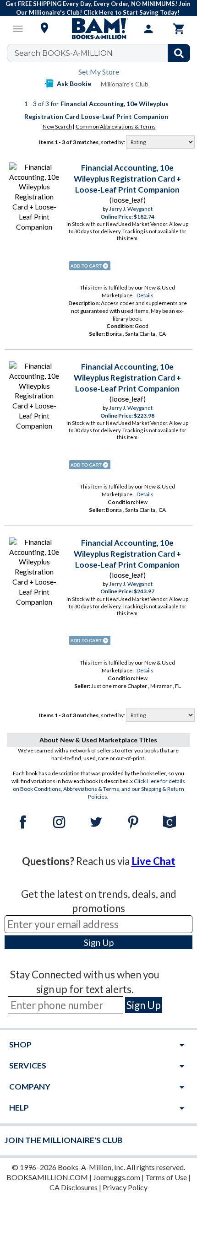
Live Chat (153, 861)
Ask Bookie (74, 83)
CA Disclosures (73, 1187)
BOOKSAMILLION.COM (47, 1177)
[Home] (98, 28)
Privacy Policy (125, 1187)
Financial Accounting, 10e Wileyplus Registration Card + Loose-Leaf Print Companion (127, 178)
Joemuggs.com (116, 1177)
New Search (57, 126)
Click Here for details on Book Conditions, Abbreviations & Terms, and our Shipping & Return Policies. (99, 789)
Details (145, 295)
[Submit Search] (179, 53)
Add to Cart (90, 266)
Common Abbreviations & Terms (116, 126)
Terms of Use (166, 1177)
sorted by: (113, 142)
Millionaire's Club (124, 84)
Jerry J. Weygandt (131, 208)
